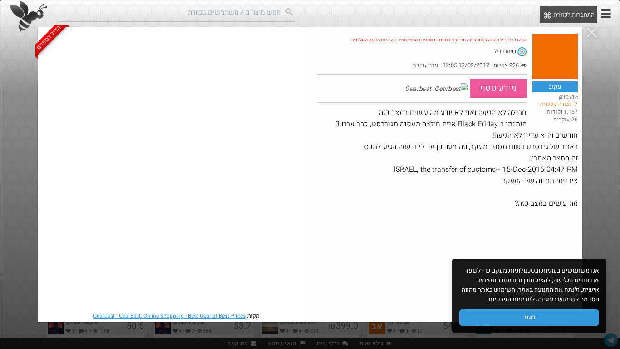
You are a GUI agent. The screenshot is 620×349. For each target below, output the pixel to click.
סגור (529, 317)
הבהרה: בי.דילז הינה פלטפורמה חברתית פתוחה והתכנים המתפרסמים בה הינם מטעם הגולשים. (438, 40)
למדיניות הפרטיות (511, 299)
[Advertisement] (447, 275)
